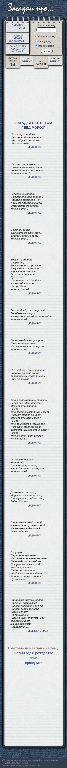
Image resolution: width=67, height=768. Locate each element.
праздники (33, 663)
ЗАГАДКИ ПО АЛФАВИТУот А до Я (18, 49)
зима (34, 658)
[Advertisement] (33, 95)
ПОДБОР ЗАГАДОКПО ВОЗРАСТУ (17, 38)
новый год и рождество (33, 653)
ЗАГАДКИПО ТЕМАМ (18, 26)
